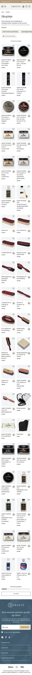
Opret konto (24, 627)
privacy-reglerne (16, 632)
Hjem (2, 12)
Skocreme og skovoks (10, 31)
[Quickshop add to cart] (13, 60)
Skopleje (8, 12)
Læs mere (3, 27)
